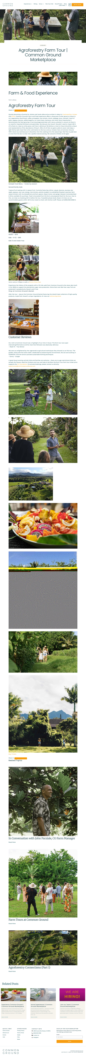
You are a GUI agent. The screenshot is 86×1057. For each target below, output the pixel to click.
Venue (40, 4)
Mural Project (58, 4)
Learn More (62, 5)
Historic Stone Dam (35, 282)
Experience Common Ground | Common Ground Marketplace (13, 1005)
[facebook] (21, 111)
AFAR (13, 116)
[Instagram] (70, 4)
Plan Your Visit (49, 4)
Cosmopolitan (67, 114)
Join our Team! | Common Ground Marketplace (69, 1005)
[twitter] (16, 111)
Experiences (27, 4)
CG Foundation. (22, 364)
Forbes (74, 114)
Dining (35, 4)
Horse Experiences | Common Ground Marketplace (41, 1005)
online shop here (55, 296)
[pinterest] (25, 111)
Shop (65, 4)
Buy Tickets (12, 754)
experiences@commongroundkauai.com (22, 366)
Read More (5, 1017)
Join (69, 1041)
